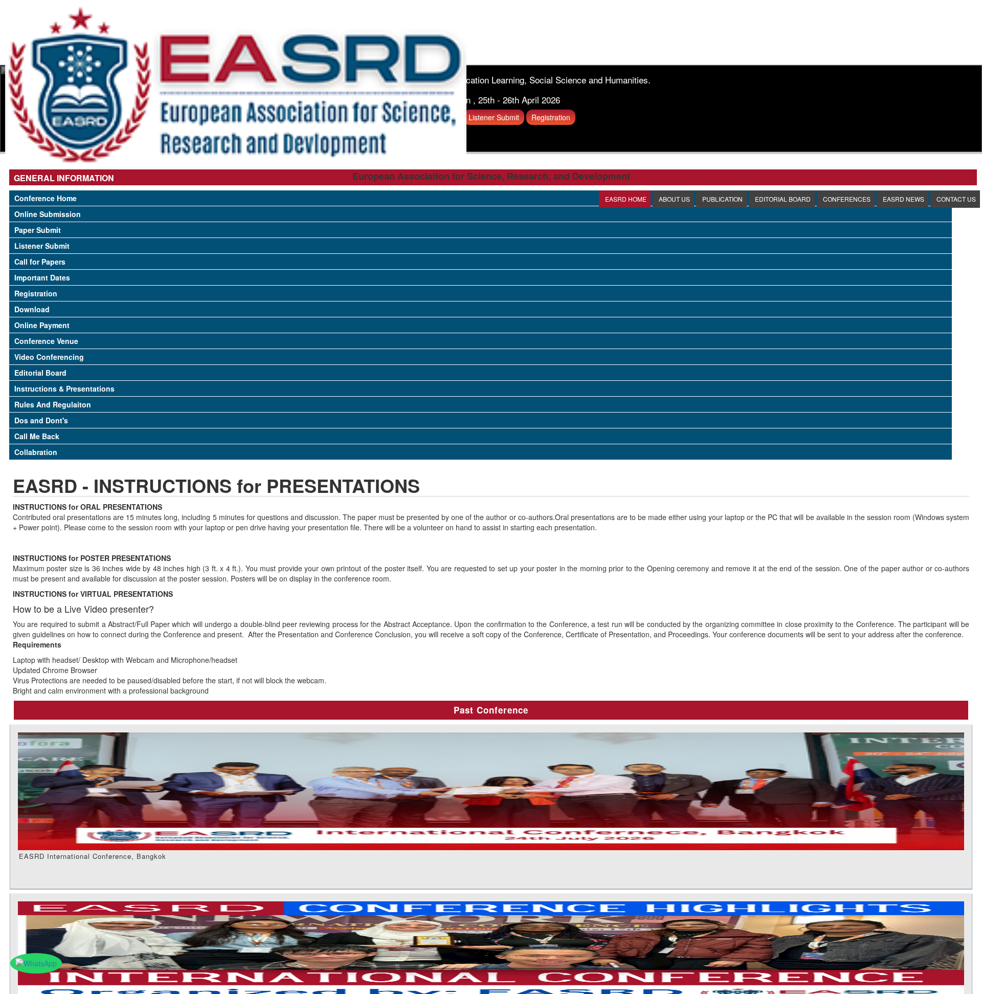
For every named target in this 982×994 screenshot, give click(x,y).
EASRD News (903, 199)
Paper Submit (37, 230)
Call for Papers (39, 261)
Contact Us (956, 199)
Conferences (847, 199)
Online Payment (42, 325)
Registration (35, 293)
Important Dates (42, 277)
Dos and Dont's (41, 420)
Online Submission (47, 214)
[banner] (236, 83)
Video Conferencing (49, 357)
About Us (674, 199)
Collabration (35, 452)
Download (32, 309)
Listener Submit (42, 246)
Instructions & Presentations (64, 388)
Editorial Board (783, 199)
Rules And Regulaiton (52, 404)
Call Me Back (36, 436)
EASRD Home (625, 199)
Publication (722, 199)
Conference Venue (46, 341)
